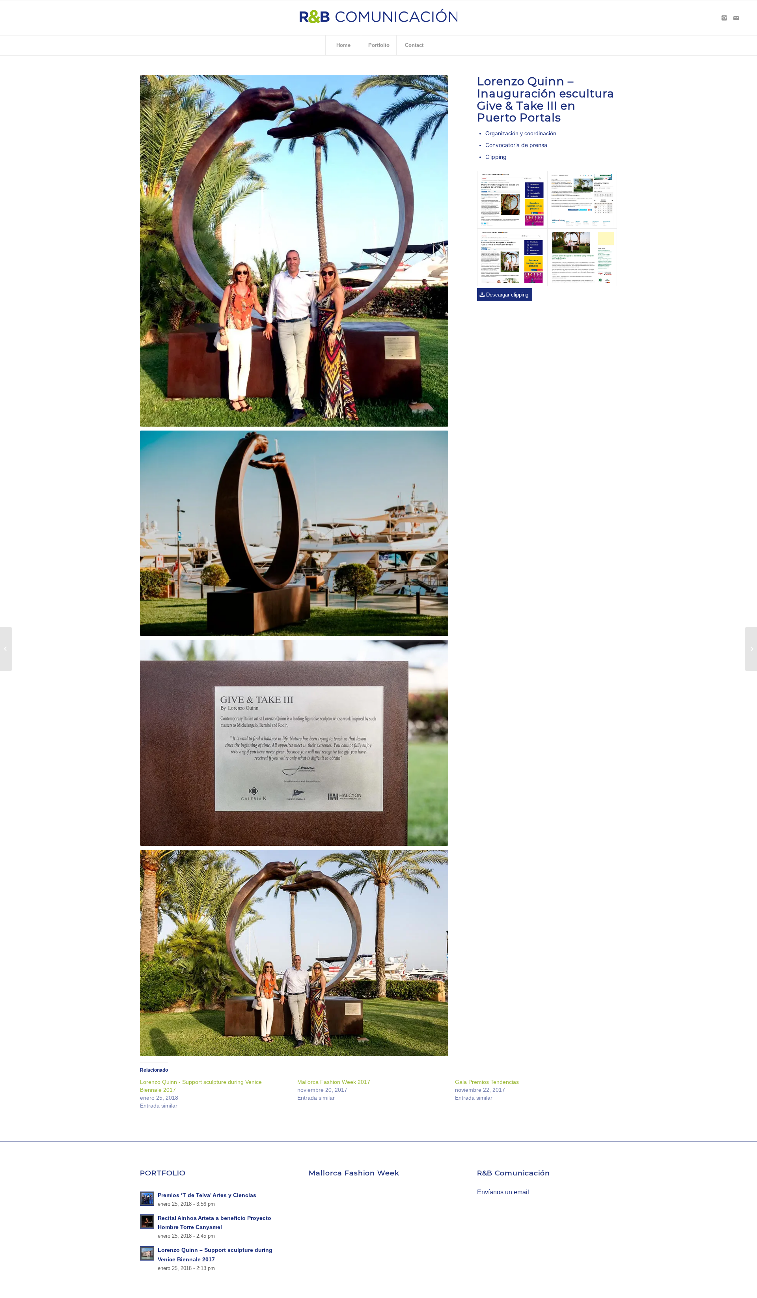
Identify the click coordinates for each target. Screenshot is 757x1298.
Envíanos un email (503, 1192)
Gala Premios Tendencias (487, 1082)
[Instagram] (724, 18)
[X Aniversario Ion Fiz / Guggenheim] (6, 649)
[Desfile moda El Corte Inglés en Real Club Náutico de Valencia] (751, 649)
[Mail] (736, 18)
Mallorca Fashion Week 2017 (333, 1082)
